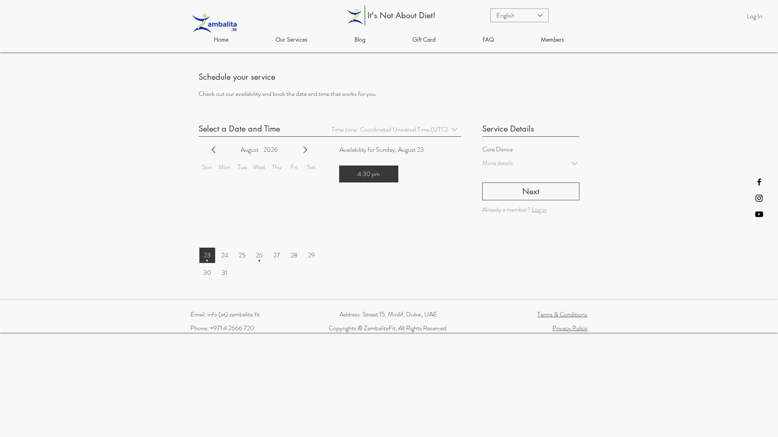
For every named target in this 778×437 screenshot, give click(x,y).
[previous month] (213, 150)
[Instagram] (759, 198)
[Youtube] (759, 214)
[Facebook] (759, 182)
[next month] (305, 150)
